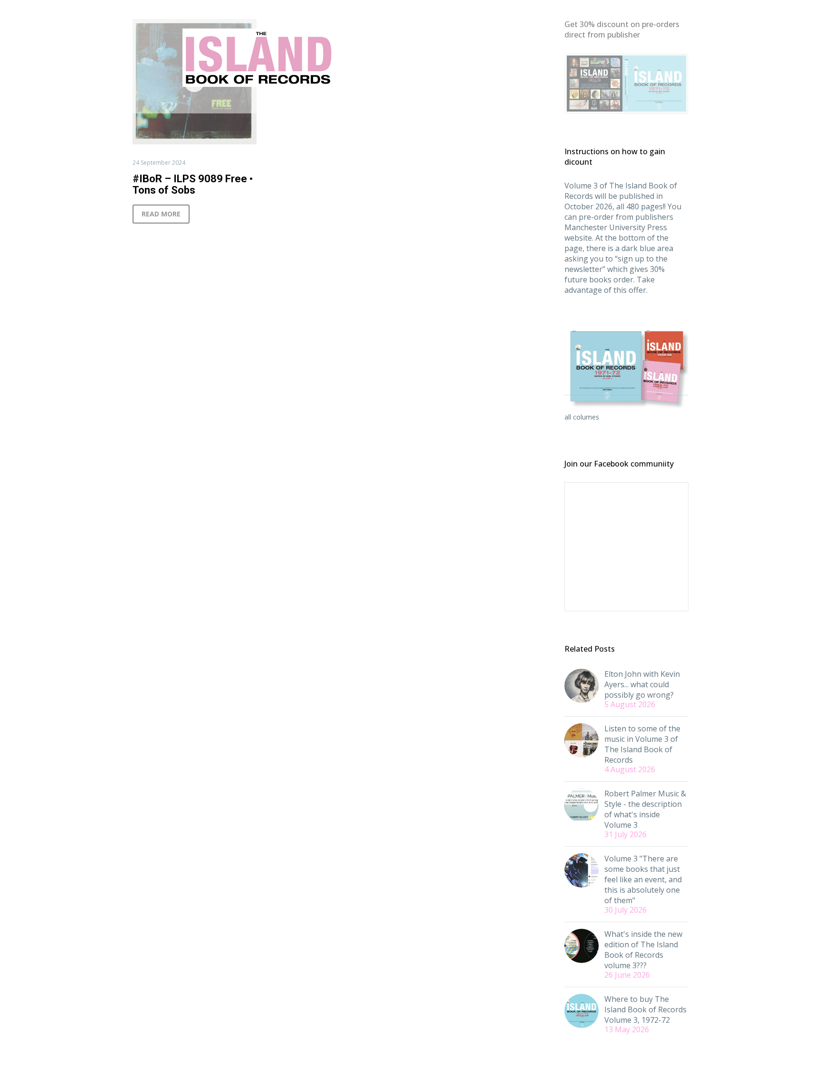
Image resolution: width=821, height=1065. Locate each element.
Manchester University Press (615, 227)
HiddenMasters (531, 102)
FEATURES (317, 102)
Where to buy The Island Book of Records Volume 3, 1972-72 (645, 1009)
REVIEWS (367, 102)
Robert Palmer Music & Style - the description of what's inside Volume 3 (645, 809)
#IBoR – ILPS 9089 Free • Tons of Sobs (193, 184)
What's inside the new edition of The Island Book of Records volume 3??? (643, 950)
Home (273, 102)
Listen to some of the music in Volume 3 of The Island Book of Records (642, 744)
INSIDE (475, 102)
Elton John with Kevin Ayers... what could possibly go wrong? (642, 684)
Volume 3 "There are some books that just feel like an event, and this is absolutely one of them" (643, 879)
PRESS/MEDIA (423, 102)
